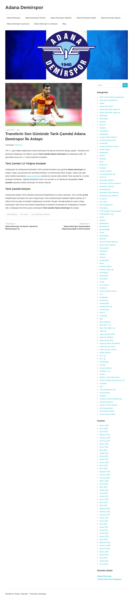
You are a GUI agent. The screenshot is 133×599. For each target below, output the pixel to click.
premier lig (104, 300)
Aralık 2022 (104, 459)
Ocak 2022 (104, 493)
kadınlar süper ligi (106, 270)
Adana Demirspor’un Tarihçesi (46, 24)
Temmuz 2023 (105, 438)
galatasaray (104, 223)
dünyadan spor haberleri (109, 196)
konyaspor (104, 279)
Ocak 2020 (104, 564)
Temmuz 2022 (105, 475)
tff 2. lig (102, 359)
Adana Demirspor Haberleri (61, 18)
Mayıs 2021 (104, 518)
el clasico (103, 199)
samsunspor (104, 310)
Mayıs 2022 (104, 481)
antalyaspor (104, 134)
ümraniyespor (105, 393)
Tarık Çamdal (24, 214)
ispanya (103, 257)
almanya (103, 122)
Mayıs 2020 (104, 552)
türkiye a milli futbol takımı (110, 377)
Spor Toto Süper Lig (107, 328)
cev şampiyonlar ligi (107, 174)
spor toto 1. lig (105, 325)
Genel (102, 233)
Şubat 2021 (104, 527)
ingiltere (103, 254)
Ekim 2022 (104, 466)
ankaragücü (104, 131)
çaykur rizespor (106, 171)
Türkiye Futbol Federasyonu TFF (112, 380)
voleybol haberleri (106, 402)
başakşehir (104, 152)
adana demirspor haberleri (110, 109)
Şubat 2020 (104, 561)
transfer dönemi (106, 368)
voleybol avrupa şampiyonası (111, 399)
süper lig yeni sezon (107, 347)
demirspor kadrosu (107, 186)
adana (102, 103)
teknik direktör (105, 353)
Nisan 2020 (104, 555)
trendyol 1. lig (105, 371)
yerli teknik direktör (107, 411)
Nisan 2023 (104, 447)
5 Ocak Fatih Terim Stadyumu (109, 579)
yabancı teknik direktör (108, 405)
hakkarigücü (104, 248)
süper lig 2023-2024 (107, 334)
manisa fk (103, 288)
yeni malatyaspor (106, 408)
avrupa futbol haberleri (108, 137)
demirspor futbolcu (107, 180)
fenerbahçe (104, 208)
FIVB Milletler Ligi (106, 214)
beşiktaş (103, 159)
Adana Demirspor (24, 7)
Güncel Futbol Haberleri (109, 242)
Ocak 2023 (104, 456)
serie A (102, 313)
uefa (101, 386)
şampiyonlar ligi (106, 306)
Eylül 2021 (104, 505)
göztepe (103, 239)
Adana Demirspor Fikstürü (35, 18)
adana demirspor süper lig (110, 113)
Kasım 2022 (104, 462)
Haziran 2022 (105, 478)
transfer (103, 365)
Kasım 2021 (104, 499)
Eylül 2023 (104, 432)
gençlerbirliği (104, 229)
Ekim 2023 (104, 429)
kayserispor (104, 276)
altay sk (103, 125)
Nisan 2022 (104, 484)
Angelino (103, 128)
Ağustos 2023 (105, 435)
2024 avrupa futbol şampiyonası (112, 97)
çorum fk (103, 177)
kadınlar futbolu (105, 266)
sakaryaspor (104, 303)
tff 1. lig (102, 356)
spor (101, 319)
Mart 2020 (103, 558)
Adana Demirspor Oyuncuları (18, 24)
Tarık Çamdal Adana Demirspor (40, 214)
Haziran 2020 (105, 549)
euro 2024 (103, 202)
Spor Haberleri (105, 322)
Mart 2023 (103, 450)
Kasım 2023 (104, 425)
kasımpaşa (104, 273)
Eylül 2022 (104, 469)
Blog (64, 24)
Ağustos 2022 (105, 472)
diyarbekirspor (105, 189)
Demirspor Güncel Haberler (110, 183)
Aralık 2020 (104, 533)
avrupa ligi (104, 143)
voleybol (103, 396)
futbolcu (103, 220)
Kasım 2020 (104, 536)
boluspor (103, 168)
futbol (102, 217)
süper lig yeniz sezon (108, 350)
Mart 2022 (103, 487)
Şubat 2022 (104, 490)
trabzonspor (104, 362)
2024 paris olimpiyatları (109, 100)
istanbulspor (104, 260)
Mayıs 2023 (104, 444)
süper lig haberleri (106, 337)
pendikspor (104, 297)
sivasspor (103, 316)
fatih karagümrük (106, 205)
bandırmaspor (105, 149)
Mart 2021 (103, 524)
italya (102, 263)
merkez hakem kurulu (108, 291)
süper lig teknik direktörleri (110, 343)
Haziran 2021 (105, 515)
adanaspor (104, 116)
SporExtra (19, 145)
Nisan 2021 (104, 521)
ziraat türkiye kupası (107, 414)
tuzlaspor (103, 383)
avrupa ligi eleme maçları (109, 146)
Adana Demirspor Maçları (111, 18)
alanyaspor (104, 119)
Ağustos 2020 (105, 542)
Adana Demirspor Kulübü (86, 18)
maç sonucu (104, 285)
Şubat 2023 (104, 453)
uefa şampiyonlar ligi (108, 390)
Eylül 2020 (104, 539)
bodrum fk (103, 165)
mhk (101, 294)
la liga (102, 282)
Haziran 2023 (105, 441)
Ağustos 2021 (105, 509)
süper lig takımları (107, 340)
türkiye (102, 374)
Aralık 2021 (104, 496)
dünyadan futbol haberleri (109, 193)
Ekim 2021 (104, 502)
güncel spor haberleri (108, 245)
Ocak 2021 (104, 530)
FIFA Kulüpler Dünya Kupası (110, 211)
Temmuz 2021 (105, 512)
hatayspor (103, 251)
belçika (102, 156)
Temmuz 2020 (105, 546)
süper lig (103, 331)
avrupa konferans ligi (108, 140)
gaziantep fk (104, 226)
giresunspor (104, 236)
